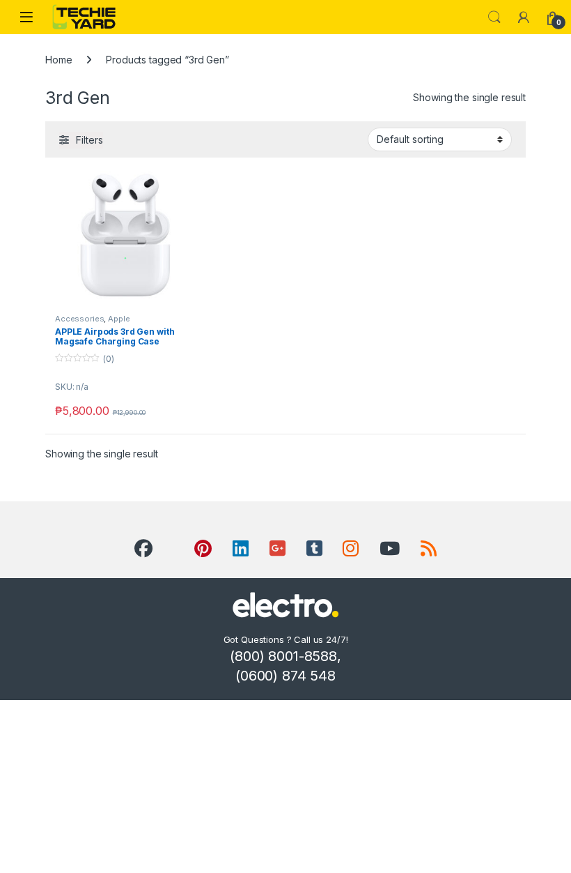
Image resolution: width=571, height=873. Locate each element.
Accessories (79, 319)
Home (58, 60)
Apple (119, 319)
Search (494, 17)
